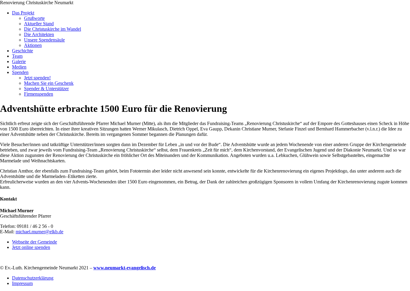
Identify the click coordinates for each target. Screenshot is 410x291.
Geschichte (22, 50)
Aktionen (33, 45)
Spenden (20, 72)
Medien (19, 66)
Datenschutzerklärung (32, 277)
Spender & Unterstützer (46, 88)
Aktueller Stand (39, 23)
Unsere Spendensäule (44, 39)
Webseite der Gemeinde (34, 241)
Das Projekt (23, 12)
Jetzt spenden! (37, 77)
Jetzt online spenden (31, 247)
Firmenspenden (38, 93)
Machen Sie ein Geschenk (49, 83)
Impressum (22, 283)
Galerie (19, 61)
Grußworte (34, 18)
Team (17, 56)
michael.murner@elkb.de (39, 231)
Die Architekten (39, 34)
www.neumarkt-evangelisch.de (124, 267)
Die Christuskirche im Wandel (52, 29)
